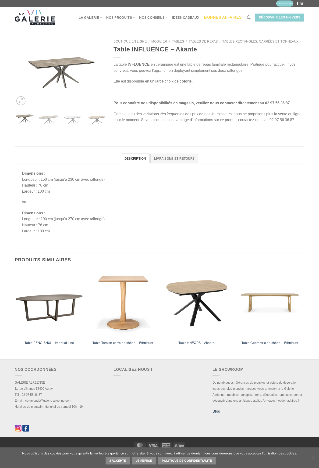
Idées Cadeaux (185, 17)
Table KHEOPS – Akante (196, 343)
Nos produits (119, 17)
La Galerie (89, 17)
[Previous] (22, 72)
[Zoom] (20, 100)
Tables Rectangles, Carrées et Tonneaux (260, 41)
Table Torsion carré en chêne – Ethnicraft (122, 343)
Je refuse (144, 460)
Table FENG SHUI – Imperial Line (49, 343)
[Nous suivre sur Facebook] (297, 3)
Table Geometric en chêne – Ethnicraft (269, 343)
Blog (216, 411)
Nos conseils (151, 17)
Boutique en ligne (130, 41)
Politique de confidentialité (187, 460)
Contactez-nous (284, 3)
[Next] (99, 72)
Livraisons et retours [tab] (174, 158)
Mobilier (159, 41)
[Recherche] (249, 17)
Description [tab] (135, 158)
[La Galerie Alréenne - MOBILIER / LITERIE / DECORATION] (35, 17)
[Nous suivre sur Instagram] (302, 3)
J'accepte (117, 460)
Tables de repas (203, 41)
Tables (178, 41)
